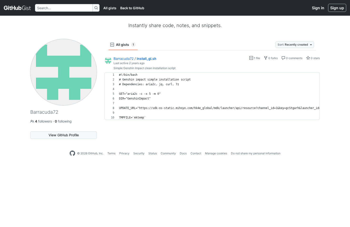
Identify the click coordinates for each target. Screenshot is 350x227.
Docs (183, 153)
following (63, 121)
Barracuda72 (124, 59)
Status (152, 153)
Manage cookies (216, 153)
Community (168, 153)
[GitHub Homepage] (72, 153)
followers (44, 121)
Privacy (124, 153)
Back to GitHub (132, 8)
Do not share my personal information (255, 153)
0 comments (293, 58)
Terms (111, 153)
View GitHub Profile (64, 135)
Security (139, 153)
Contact (195, 153)
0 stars (315, 58)
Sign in (318, 7)
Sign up (337, 7)
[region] (212, 96)
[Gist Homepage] (17, 8)
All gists (109, 8)
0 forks (273, 58)
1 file (256, 58)
